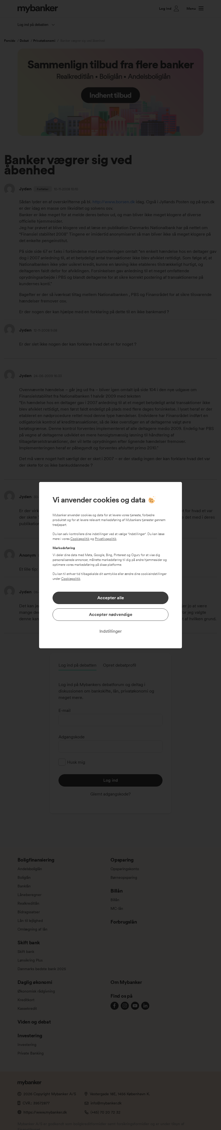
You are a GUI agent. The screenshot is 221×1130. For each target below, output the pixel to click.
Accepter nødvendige (110, 614)
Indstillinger (110, 631)
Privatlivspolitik (105, 539)
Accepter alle (110, 597)
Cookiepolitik (79, 539)
